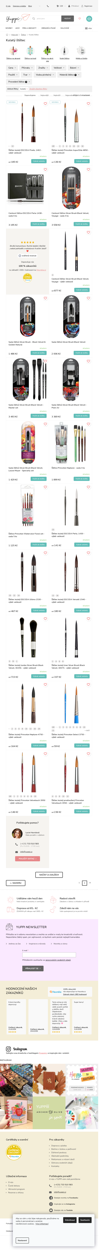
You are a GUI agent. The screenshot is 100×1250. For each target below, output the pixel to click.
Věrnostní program (16, 1189)
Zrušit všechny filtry (38, 89)
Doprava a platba (19, 6)
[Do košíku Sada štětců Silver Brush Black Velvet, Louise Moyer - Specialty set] (39, 479)
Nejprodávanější (71, 95)
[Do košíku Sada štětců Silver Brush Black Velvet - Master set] (39, 416)
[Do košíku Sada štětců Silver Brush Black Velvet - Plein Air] (82, 416)
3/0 (53, 146)
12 (12, 146)
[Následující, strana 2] (84, 883)
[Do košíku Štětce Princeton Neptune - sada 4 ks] (82, 479)
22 (53, 530)
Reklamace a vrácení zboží (63, 1159)
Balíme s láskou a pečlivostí (63, 1149)
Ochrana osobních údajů (61, 1162)
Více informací (41, 1224)
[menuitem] (9, 28)
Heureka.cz (41, 270)
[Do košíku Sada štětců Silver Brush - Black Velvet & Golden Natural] (39, 353)
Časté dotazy (14, 1185)
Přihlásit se (32, 968)
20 (39, 729)
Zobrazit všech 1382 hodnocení (75, 994)
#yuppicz (43, 1053)
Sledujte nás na (63, 1210)
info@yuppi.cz (26, 852)
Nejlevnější (44, 95)
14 (18, 595)
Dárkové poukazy (58, 1152)
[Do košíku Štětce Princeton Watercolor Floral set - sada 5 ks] (39, 545)
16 (82, 146)
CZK (61, 6)
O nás (8, 6)
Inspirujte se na (64, 1204)
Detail (39, 161)
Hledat (67, 18)
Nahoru (17, 883)
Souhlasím (85, 1220)
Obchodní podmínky (60, 1156)
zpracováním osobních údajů (58, 960)
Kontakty (55, 1166)
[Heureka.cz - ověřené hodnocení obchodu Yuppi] (27, 277)
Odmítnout (70, 1220)
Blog (30, 6)
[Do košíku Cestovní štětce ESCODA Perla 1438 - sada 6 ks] (39, 224)
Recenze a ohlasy (16, 1192)
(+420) (48, 6)
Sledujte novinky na (66, 1198)
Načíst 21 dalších (49, 875)
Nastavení (22, 1240)
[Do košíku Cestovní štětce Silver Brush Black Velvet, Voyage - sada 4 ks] (82, 224)
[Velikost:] (9, 146)
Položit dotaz (26, 858)
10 (74, 146)
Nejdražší (57, 95)
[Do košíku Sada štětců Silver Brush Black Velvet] (82, 353)
